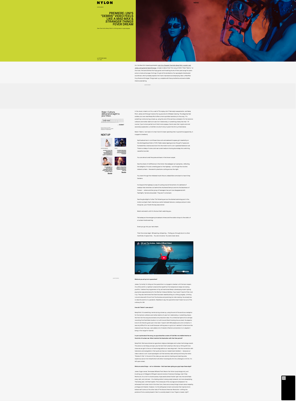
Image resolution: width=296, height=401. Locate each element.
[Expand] (283, 377)
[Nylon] (105, 2)
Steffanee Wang (102, 58)
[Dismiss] (293, 377)
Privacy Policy (108, 129)
